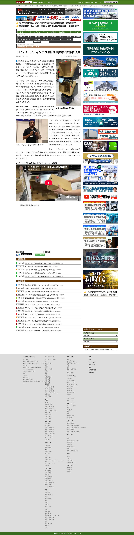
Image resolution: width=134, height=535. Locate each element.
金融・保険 (48, 457)
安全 (68, 365)
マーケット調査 (71, 406)
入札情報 (69, 468)
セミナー (69, 458)
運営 (24, 373)
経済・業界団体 (49, 483)
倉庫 (46, 365)
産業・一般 (45, 37)
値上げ (29, 42)
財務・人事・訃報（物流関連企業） (77, 427)
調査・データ (29, 39)
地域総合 (47, 492)
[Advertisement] (48, 231)
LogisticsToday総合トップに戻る (25, 6)
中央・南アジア (49, 518)
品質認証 (69, 444)
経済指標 (69, 410)
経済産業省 (48, 473)
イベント (53, 39)
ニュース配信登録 (28, 369)
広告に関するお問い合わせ (89, 6)
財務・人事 (37, 39)
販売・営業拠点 (49, 428)
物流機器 (69, 390)
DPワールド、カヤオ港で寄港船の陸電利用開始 (40, 324)
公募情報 (69, 470)
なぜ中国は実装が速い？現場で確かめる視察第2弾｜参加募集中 (47, 22)
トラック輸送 (61, 32)
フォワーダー (49, 363)
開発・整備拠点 (49, 432)
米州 (46, 528)
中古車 (47, 465)
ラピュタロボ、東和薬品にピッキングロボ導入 (40, 273)
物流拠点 (53, 32)
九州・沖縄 (48, 506)
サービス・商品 (21, 39)
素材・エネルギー (50, 408)
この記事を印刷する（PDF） (72, 56)
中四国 (47, 504)
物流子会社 (48, 377)
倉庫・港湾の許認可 (72, 450)
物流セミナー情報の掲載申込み (72, 6)
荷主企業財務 (70, 429)
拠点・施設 (37, 37)
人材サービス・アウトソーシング (54, 461)
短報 (90, 359)
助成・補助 (48, 485)
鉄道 (46, 375)
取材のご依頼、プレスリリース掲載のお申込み (49, 6)
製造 (46, 449)
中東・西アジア (49, 520)
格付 (68, 438)
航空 (46, 373)
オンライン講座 (29, 47)
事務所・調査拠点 (50, 434)
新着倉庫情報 (37, 42)
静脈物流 (47, 379)
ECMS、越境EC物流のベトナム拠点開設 (38, 288)
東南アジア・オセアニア (52, 516)
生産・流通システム (72, 386)
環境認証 (69, 442)
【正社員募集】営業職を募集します (101, 349)
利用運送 (47, 395)
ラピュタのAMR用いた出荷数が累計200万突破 (40, 270)
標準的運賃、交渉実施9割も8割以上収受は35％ (40, 311)
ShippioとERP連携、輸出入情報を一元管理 (39, 327)
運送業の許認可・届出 (73, 440)
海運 (46, 371)
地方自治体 (48, 479)
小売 (46, 455)
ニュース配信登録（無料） (105, 6)
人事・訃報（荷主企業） (74, 431)
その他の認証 (70, 446)
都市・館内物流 (49, 391)
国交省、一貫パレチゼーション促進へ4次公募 (40, 304)
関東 (46, 496)
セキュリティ (70, 398)
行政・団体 (53, 37)
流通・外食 (48, 414)
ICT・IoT (69, 378)
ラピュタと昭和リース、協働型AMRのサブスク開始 (42, 276)
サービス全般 (70, 380)
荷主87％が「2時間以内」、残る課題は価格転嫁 (40, 330)
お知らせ (25, 359)
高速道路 (45, 42)
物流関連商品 (70, 392)
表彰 (68, 448)
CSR (68, 359)
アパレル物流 (49, 389)
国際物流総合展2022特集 (29, 205)
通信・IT (47, 412)
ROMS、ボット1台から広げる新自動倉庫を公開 (40, 308)
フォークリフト (71, 400)
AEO (68, 437)
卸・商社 (47, 453)
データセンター (49, 436)
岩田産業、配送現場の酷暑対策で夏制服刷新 (39, 291)
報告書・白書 (70, 416)
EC (21, 32)
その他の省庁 (49, 477)
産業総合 (47, 445)
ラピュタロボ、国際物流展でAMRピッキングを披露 (42, 263)
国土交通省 (48, 471)
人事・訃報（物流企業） (74, 425)
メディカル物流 (49, 387)
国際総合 (47, 512)
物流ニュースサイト (75, 533)
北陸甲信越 (48, 498)
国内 (61, 37)
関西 (46, 502)
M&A (77, 32)
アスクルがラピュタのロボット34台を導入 (39, 266)
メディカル (37, 32)
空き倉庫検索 (21, 47)
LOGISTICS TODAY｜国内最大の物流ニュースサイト (23, 2)
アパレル (45, 32)
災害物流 (47, 381)
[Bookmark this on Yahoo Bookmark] (34, 254)
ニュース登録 (40, 255)
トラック (69, 396)
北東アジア (48, 514)
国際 (69, 37)
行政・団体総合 (49, 487)
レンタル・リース (50, 463)
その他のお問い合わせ (29, 371)
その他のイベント (72, 462)
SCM (46, 402)
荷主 (29, 37)
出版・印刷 (48, 418)
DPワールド (77, 39)
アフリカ (47, 526)
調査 (68, 414)
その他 (69, 472)
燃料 (68, 367)
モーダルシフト (71, 361)
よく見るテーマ (96, 2)
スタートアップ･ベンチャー (53, 393)
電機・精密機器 (49, 406)
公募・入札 (61, 39)
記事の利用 (26, 377)
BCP (68, 371)
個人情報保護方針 (28, 379)
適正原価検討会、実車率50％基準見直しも (39, 301)
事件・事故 (21, 42)
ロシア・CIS (48, 524)
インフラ (47, 440)
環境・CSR (77, 37)
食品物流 (47, 383)
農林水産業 (48, 447)
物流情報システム (72, 384)
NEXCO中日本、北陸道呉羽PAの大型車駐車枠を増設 (42, 298)
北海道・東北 (49, 494)
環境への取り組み (72, 369)
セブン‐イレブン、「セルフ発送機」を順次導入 (40, 317)
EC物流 (47, 385)
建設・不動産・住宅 (50, 410)
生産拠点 (47, 426)
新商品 (69, 394)
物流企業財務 (70, 423)
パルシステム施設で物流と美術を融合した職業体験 (41, 295)
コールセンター (49, 438)
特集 (37, 47)
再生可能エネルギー (72, 363)
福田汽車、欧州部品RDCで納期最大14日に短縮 (40, 321)
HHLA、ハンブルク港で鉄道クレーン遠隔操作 (40, 314)
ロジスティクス (21, 37)
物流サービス (70, 382)
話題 (69, 39)
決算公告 (25, 375)
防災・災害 (70, 373)
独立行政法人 (49, 481)
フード (29, 32)
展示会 (69, 456)
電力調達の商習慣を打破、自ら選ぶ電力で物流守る (41, 285)
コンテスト (70, 460)
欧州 (46, 522)
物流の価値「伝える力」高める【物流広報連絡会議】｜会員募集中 (49, 25)
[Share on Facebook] (17, 254)
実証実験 (69, 418)
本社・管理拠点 (49, 430)
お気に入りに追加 (84, 2)
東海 (46, 500)
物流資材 (69, 388)
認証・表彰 (45, 39)
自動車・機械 (49, 404)
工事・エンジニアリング (52, 459)
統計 (68, 412)
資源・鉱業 (48, 451)
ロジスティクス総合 (50, 359)
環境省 (47, 475)
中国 (69, 32)
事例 (68, 408)
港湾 (46, 367)
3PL (46, 361)
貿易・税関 (48, 397)
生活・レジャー (49, 416)
